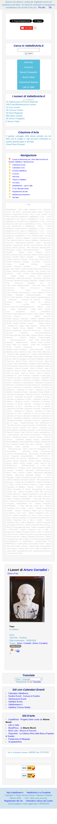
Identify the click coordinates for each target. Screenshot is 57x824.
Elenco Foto (13, 573)
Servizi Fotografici (28, 72)
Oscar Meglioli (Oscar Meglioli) (19, 328)
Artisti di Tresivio (28, 373)
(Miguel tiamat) (43, 323)
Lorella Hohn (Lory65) (40, 309)
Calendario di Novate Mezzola (18, 404)
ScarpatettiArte (15, 742)
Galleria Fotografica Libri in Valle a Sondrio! (24, 520)
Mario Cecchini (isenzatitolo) (28, 304)
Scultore (29, 473)
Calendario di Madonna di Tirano (18, 399)
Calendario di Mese (22, 401)
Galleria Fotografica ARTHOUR (32, 537)
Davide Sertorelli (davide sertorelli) (19, 271)
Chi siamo (16, 183)
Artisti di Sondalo (21, 368)
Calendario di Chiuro (25, 390)
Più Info (41, 7)
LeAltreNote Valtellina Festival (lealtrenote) (32, 439)
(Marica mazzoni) (38, 316)
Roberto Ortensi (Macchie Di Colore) (19, 314)
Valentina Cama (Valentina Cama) (18, 352)
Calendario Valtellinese (18, 693)
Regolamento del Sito (20, 191)
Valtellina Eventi (15, 702)
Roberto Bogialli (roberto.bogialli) (35, 337)
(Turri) (47, 349)
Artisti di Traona (12, 373)
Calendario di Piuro (14, 406)
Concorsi (28, 67)
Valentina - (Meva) (43, 444)
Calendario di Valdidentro (31, 416)
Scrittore (21, 473)
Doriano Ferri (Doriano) (39, 276)
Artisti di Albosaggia (25, 356)
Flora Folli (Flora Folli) (41, 285)
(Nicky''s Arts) (44, 326)
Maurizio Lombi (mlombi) (17, 447)
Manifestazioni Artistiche (21, 194)
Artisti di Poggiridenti (36, 366)
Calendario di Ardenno (31, 378)
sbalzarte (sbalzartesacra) (17, 342)
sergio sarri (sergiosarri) (40, 345)
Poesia (22, 463)
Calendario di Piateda (41, 404)
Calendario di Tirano (14, 413)
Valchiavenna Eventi (17, 699)
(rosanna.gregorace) (15, 340)
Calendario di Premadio (14, 409)
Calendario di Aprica (13, 378)
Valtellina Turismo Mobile (19, 707)
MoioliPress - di (22, 728)
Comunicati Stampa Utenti (32, 212)
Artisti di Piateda (12, 366)
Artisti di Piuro (24, 366)
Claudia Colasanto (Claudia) (17, 262)
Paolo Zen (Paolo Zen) (32, 330)
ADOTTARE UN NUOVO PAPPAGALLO (22, 458)
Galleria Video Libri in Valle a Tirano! (31, 544)
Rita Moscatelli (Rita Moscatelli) (18, 335)
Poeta (14, 473)
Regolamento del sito (13, 801)
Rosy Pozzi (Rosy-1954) (39, 340)
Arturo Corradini (35, 569)
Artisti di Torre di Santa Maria (39, 371)
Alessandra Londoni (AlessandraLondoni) (22, 250)
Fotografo (9, 470)
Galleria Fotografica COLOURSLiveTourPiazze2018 (31, 518)
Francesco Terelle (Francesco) (28, 290)
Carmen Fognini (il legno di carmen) (28, 302)
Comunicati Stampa (28, 82)
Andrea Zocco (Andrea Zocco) (34, 252)
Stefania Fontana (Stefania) (16, 349)
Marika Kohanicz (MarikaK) (17, 319)
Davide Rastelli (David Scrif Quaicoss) (35, 269)
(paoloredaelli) (42, 447)
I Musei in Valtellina (19, 180)
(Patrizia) (46, 330)
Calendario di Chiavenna (22, 387)
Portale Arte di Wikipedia (19, 739)
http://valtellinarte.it (15, 792)
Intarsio (38, 461)
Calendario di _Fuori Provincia (18, 375)
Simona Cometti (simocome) (19, 347)
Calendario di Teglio (42, 411)
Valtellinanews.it (15, 704)
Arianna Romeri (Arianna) (40, 255)
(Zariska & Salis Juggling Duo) (17, 354)
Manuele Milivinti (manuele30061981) (19, 442)
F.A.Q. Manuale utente (20, 188)
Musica (8, 463)
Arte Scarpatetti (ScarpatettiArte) (19, 456)
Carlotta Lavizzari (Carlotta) (16, 259)
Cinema (9, 461)
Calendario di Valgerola (22, 418)
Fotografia (23, 461)
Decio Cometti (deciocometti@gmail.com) (33, 273)
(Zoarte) (33, 354)
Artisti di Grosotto (36, 361)
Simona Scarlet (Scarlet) (40, 342)
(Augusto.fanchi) (43, 257)
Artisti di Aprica (38, 356)
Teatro (36, 463)
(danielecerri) (42, 266)
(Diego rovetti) (15, 276)
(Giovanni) (11, 300)
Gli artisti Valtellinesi (19, 171)
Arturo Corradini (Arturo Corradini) (19, 257)
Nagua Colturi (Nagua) (27, 326)
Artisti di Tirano (20, 371)
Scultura (29, 463)
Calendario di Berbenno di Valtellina (26, 380)
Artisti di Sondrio (36, 368)
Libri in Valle (13, 725)
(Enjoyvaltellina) (12, 435)
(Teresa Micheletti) (35, 349)
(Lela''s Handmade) (16, 309)
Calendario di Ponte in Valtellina (37, 406)
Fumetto (31, 461)
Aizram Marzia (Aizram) (15, 247)
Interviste (28, 62)
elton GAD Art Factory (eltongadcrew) (35, 432)
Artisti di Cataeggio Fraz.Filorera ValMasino (28, 359)
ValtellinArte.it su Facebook (38, 792)
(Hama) (46, 300)
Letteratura (46, 461)
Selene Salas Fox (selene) (17, 345)
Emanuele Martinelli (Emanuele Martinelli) (21, 281)
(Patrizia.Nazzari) (13, 449)
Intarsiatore (30, 470)
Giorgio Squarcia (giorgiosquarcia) (37, 297)
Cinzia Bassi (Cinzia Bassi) (39, 259)
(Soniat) (44, 347)
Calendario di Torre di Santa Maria (36, 413)
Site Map (15, 197)
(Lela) (47, 307)
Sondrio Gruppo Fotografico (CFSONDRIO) (31, 425)
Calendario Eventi (18, 165)
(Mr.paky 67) (11, 326)
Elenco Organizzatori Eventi (17, 214)
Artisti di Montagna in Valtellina (24, 364)
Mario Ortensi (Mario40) (22, 321)
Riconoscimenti (36, 245)
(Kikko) (39, 307)
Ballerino (47, 468)
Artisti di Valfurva (43, 373)
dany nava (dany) (13, 269)
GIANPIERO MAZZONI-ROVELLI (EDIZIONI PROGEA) (28, 278)
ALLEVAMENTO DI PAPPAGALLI (19, 541)
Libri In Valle (28, 87)
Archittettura (45, 458)
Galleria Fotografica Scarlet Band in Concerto (32, 477)
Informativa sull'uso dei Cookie (39, 801)
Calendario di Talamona (23, 411)
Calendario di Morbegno (41, 401)
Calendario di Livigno (42, 397)
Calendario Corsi (18, 168)
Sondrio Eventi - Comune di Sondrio (24, 696)
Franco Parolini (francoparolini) (18, 292)
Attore (28, 468)
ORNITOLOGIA (42, 456)
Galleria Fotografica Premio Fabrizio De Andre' (27, 501)
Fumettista (19, 470)
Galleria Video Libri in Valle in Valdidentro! (34, 548)
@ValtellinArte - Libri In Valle (22, 186)
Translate (37, 682)
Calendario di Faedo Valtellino (39, 392)
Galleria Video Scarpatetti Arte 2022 (19, 551)
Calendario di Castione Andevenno (27, 385)
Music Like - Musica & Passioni (22, 731)
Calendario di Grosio (32, 394)
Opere (38, 243)
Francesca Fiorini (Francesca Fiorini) (28, 288)
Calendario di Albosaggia (40, 375)
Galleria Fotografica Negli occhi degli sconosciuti (31, 496)
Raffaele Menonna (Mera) (41, 321)
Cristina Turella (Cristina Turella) (28, 264)
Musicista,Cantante (43, 470)
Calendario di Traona (13, 416)
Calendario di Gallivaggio (15, 394)
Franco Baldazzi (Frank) (40, 292)
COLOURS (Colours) (41, 262)
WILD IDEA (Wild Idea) (41, 352)
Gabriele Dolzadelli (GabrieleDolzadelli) (23, 295)
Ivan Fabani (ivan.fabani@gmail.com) (20, 307)
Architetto (21, 468)
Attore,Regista (37, 468)
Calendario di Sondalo (32, 409)
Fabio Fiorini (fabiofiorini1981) (17, 285)
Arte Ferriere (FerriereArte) (30, 435)
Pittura (15, 463)
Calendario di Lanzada (23, 397)
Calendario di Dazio (20, 392)
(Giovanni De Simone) (29, 300)
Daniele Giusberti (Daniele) (18, 266)
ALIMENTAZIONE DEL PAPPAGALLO (35, 423)
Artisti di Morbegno (43, 364)
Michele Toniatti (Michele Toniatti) (19, 323)
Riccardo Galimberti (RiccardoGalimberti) (28, 333)
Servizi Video (28, 77)
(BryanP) (10, 425)
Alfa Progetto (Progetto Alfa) (40, 454)
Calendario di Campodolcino (22, 383)
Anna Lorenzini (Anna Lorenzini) (18, 255)
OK (50, 7)
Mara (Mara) (39, 314)
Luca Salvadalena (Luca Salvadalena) (28, 311)
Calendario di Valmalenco (41, 418)
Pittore (8, 473)
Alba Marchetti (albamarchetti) (38, 247)
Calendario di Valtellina (14, 420)
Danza (15, 461)
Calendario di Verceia (32, 420)
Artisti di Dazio (21, 361)
